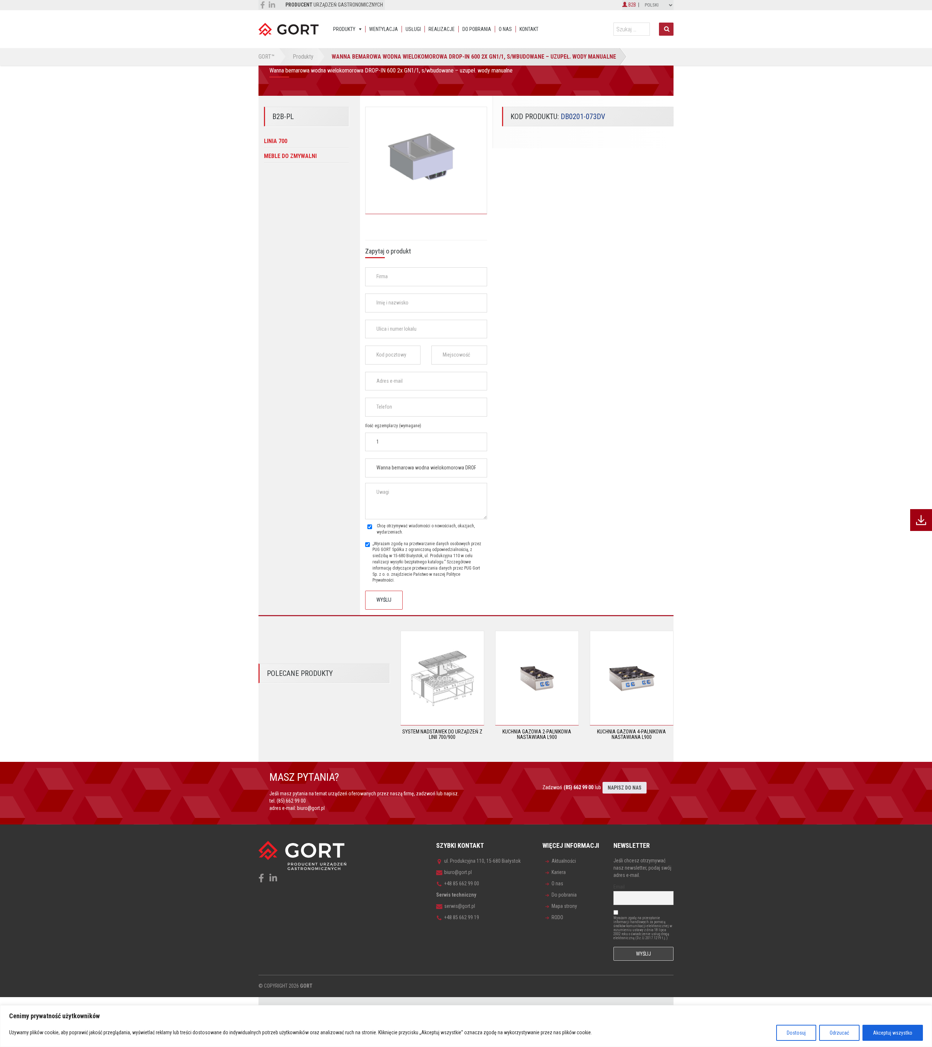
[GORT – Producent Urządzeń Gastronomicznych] (288, 29)
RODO (557, 917)
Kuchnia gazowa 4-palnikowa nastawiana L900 (631, 734)
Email (619, 887)
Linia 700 (275, 141)
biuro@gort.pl (311, 808)
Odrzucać (839, 1033)
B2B (631, 5)
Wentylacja (383, 29)
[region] (466, 1026)
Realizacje (442, 29)
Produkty (344, 29)
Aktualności (564, 861)
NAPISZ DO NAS (624, 788)
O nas (505, 29)
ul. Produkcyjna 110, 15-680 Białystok (482, 861)
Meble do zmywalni (290, 156)
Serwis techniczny (456, 895)
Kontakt (529, 29)
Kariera (559, 872)
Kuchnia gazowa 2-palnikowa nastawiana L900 (536, 734)
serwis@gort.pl (459, 906)
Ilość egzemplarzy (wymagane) (393, 425)
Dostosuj (796, 1033)
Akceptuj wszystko (892, 1033)
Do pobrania (476, 29)
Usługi (413, 29)
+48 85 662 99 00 (461, 883)
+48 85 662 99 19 (461, 917)
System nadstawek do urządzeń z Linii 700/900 (442, 734)
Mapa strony (564, 906)
